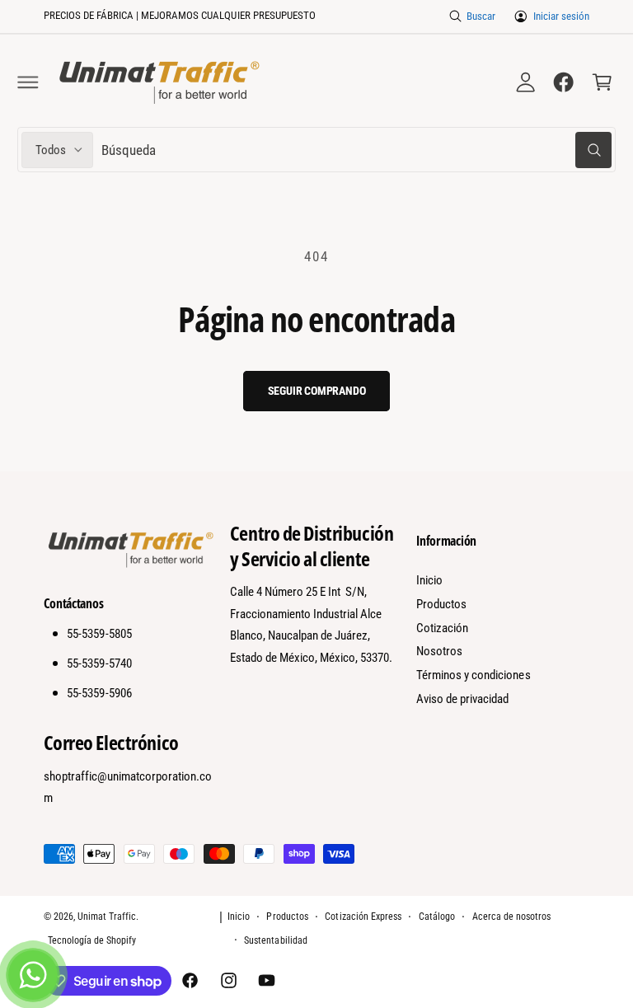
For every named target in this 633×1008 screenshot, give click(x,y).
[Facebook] (564, 82)
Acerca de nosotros (511, 916)
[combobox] (356, 149)
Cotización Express (363, 916)
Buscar (481, 16)
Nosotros (439, 651)
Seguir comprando (317, 390)
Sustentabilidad (275, 940)
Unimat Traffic (106, 916)
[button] (28, 82)
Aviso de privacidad (462, 699)
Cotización (442, 628)
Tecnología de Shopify (92, 940)
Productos (441, 604)
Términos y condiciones (473, 675)
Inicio (429, 580)
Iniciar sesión (561, 16)
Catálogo (437, 916)
